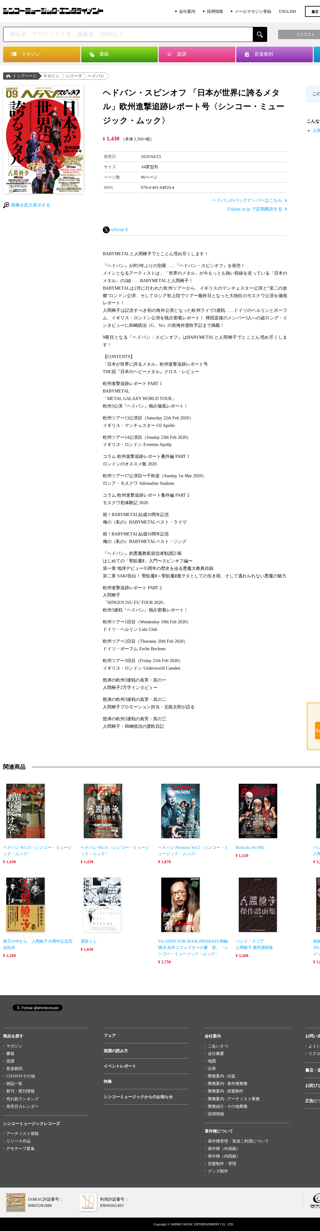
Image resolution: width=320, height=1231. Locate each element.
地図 (212, 1061)
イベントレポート (120, 1066)
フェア (110, 1035)
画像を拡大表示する (30, 205)
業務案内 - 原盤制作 (225, 1091)
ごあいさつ (218, 1046)
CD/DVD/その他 (20, 1076)
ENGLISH (287, 11)
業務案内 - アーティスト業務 (234, 1099)
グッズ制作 (218, 1171)
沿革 (212, 1068)
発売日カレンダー (22, 1106)
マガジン (51, 75)
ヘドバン (96, 75)
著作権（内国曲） (224, 1156)
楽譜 (10, 1061)
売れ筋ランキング (22, 1099)
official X (119, 229)
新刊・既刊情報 (20, 1091)
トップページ (24, 75)
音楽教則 (14, 1068)
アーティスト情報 (22, 1133)
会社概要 (216, 1053)
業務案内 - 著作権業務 (228, 1083)
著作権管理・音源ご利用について (238, 1141)
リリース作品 (18, 1141)
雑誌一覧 (14, 1083)
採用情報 (215, 11)
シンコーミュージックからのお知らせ (138, 1096)
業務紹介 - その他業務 (228, 1106)
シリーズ (74, 75)
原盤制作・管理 (222, 1163)
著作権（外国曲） (224, 1148)
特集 (108, 1081)
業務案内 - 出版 (221, 1076)
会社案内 (187, 11)
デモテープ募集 (20, 1148)
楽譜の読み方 (116, 1050)
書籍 (10, 1053)
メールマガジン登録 (253, 11)
